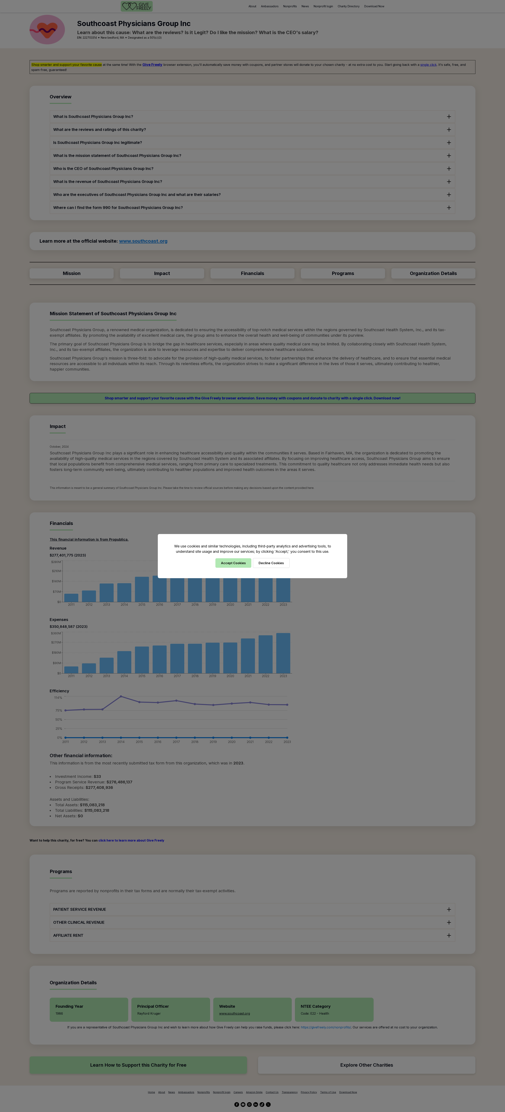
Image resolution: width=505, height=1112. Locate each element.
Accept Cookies (233, 563)
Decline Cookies (271, 563)
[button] (252, 556)
